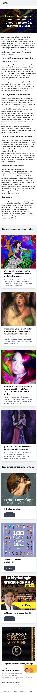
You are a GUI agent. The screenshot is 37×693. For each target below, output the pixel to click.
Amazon (9, 515)
